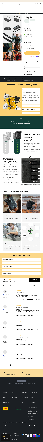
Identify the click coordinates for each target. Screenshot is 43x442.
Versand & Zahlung (34, 392)
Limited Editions (6, 399)
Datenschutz (33, 399)
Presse (23, 399)
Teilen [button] (32, 299)
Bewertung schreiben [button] (34, 280)
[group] (9, 280)
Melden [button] (29, 299)
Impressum (33, 402)
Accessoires (5, 397)
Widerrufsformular (21, 381)
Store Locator (24, 392)
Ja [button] (27, 299)
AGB (32, 397)
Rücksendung (14, 397)
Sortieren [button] (5, 285)
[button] (2, 4)
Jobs (22, 402)
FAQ (13, 392)
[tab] (36, 286)
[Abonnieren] (21, 425)
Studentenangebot (6, 402)
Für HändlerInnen (25, 397)
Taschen (28, 15)
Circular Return (15, 399)
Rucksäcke (5, 392)
